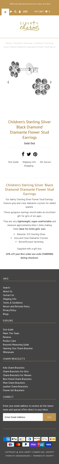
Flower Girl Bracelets (13, 390)
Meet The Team (11, 333)
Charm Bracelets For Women (17, 375)
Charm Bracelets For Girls (16, 371)
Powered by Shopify (43, 456)
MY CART (42, 11)
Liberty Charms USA (34, 452)
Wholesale (8, 352)
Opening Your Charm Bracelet (18, 348)
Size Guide (13, 161)
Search (6, 287)
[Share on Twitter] (29, 155)
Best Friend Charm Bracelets (17, 378)
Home (9, 43)
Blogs (6, 313)
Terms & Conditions (13, 302)
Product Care (9, 340)
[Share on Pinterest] (35, 155)
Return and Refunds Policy (16, 306)
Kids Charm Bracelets (14, 367)
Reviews (7, 337)
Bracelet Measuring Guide (16, 344)
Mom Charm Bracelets (14, 382)
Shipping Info (29, 161)
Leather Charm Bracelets (15, 386)
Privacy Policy (9, 310)
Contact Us (8, 295)
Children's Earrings (23, 43)
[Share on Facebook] (23, 155)
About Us (7, 291)
